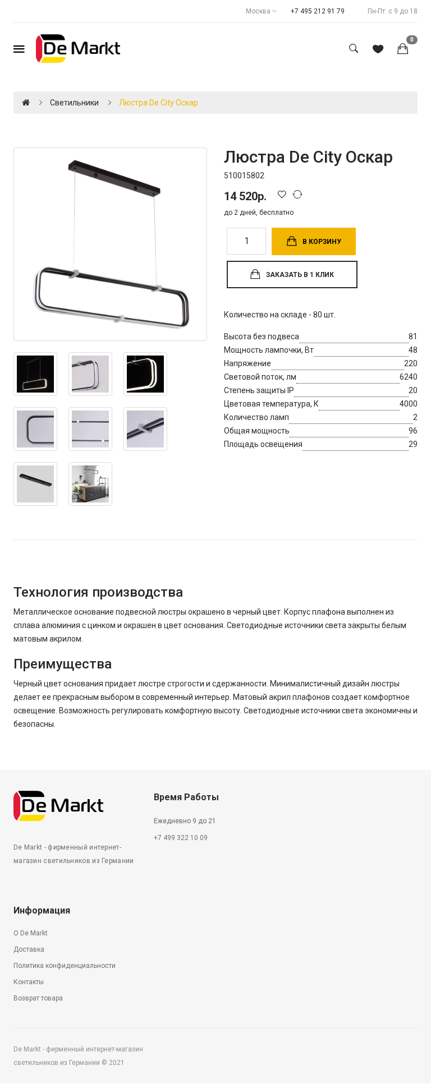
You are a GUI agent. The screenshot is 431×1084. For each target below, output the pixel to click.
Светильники (74, 102)
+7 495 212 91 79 (318, 11)
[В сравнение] (299, 194)
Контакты (28, 982)
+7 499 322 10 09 (181, 838)
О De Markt (30, 933)
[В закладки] (284, 194)
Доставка (28, 949)
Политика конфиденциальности (64, 966)
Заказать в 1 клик (300, 275)
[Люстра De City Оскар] (110, 244)
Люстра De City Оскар (158, 102)
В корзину (321, 242)
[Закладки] (378, 50)
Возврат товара (38, 998)
